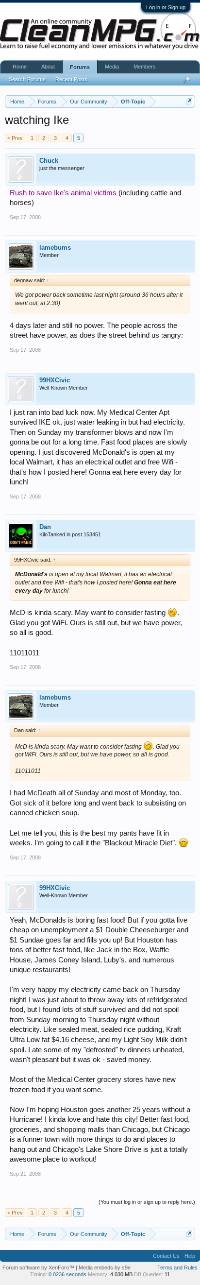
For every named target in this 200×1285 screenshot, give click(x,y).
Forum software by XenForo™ (39, 1267)
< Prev (15, 138)
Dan (45, 527)
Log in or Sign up (165, 7)
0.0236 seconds (67, 1274)
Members (144, 66)
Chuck (48, 160)
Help (189, 1256)
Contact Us (166, 1256)
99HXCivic (54, 380)
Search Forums (27, 79)
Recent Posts (71, 79)
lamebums (55, 247)
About (48, 66)
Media (112, 66)
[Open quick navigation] (189, 101)
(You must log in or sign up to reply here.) (147, 1202)
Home (20, 66)
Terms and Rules (177, 1267)
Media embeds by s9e (105, 1267)
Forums (80, 67)
